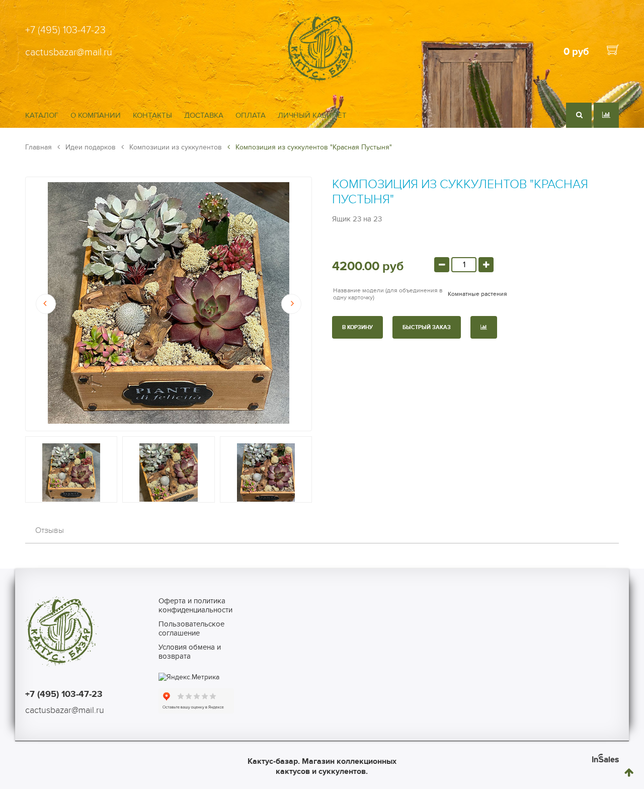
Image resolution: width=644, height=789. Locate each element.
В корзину (357, 327)
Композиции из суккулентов (174, 147)
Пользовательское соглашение (191, 628)
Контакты (152, 115)
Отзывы (49, 530)
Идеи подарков (89, 147)
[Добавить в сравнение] (483, 327)
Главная (38, 147)
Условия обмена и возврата (189, 652)
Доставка (203, 115)
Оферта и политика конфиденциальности (195, 605)
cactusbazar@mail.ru (68, 52)
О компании (95, 115)
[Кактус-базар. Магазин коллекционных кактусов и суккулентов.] (321, 81)
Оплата (250, 115)
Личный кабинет (312, 115)
